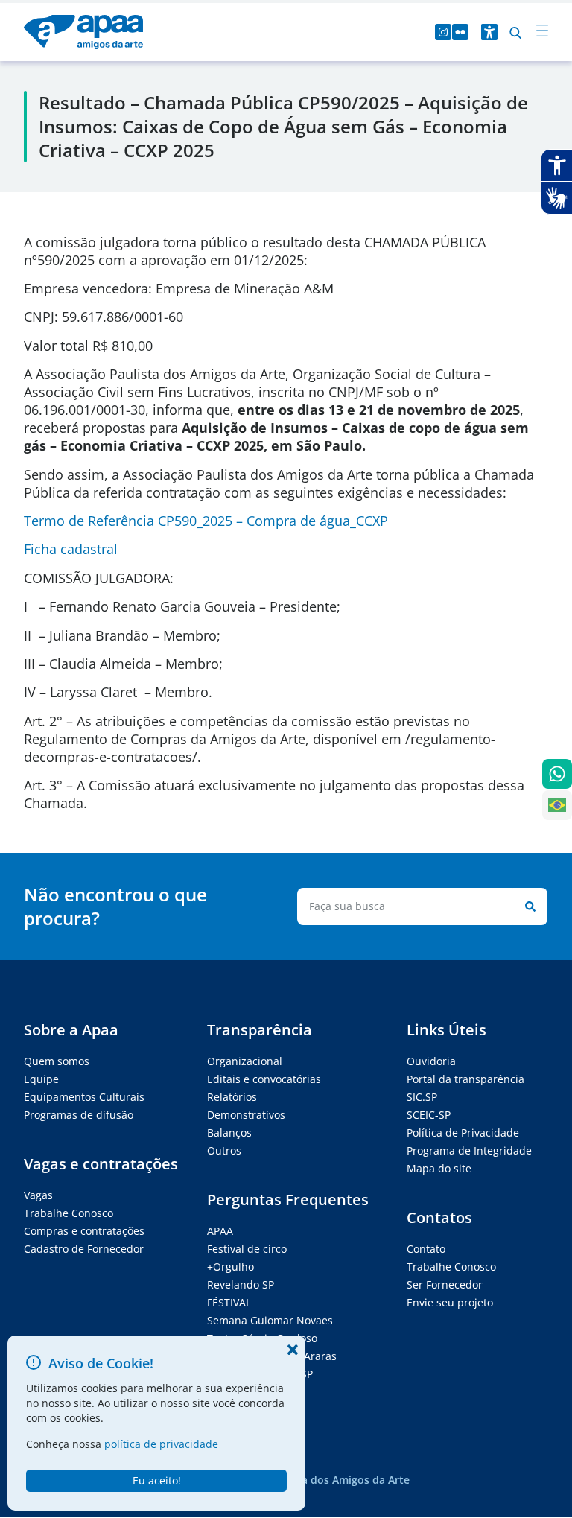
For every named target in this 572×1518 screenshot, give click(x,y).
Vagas (38, 1195)
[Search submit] (527, 906)
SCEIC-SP (429, 1115)
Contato (426, 1249)
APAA (220, 1231)
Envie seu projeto (450, 1302)
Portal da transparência (465, 1079)
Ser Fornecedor (445, 1284)
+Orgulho (230, 1267)
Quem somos (56, 1061)
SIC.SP (422, 1097)
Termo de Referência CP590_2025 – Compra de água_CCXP (206, 521)
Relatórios (232, 1097)
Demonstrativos (246, 1115)
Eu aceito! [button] (157, 1480)
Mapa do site (439, 1168)
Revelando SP (240, 1284)
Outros (224, 1150)
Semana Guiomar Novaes (270, 1320)
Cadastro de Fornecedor (84, 1249)
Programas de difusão (78, 1115)
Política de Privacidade (463, 1132)
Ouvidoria (431, 1061)
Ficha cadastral (71, 549)
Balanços (229, 1132)
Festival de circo (247, 1249)
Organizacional (244, 1061)
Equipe (41, 1079)
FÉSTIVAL (229, 1302)
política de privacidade (161, 1444)
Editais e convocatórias (264, 1079)
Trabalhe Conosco (68, 1213)
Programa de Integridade (469, 1150)
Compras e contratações (84, 1231)
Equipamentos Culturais (84, 1097)
